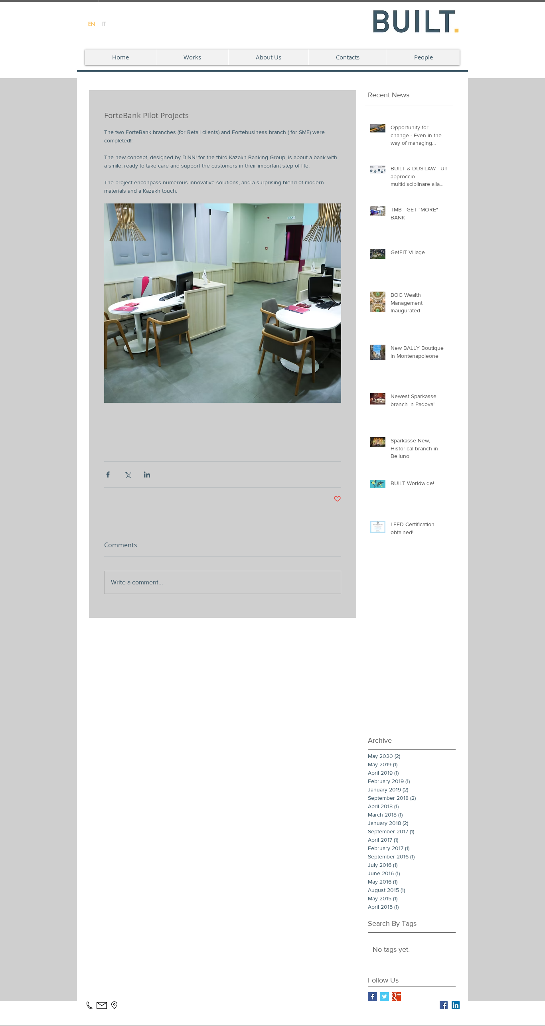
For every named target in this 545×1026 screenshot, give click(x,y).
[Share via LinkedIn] (147, 474)
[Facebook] (444, 1005)
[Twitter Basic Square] (384, 996)
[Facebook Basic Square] (372, 996)
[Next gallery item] (331, 303)
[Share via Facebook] (108, 474)
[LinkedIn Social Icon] (456, 1005)
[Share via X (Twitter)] (127, 474)
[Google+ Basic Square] (396, 996)
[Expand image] (222, 303)
